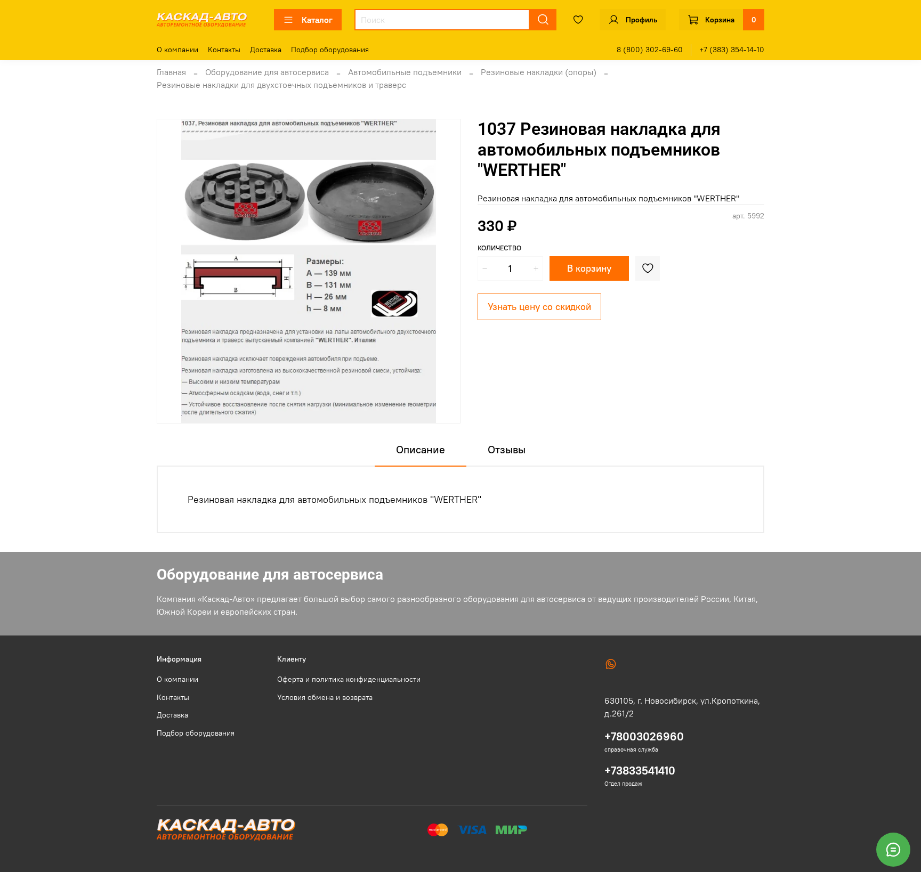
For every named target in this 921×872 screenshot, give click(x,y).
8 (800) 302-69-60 (650, 49)
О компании (177, 49)
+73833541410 (639, 770)
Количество (499, 248)
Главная (171, 72)
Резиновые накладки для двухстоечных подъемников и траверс (281, 84)
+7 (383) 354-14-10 (731, 49)
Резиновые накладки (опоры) (538, 72)
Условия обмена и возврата (325, 697)
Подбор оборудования (330, 49)
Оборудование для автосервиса (267, 72)
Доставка (265, 49)
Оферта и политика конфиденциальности (349, 679)
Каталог (317, 19)
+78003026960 (644, 736)
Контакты (224, 49)
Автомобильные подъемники (405, 72)
